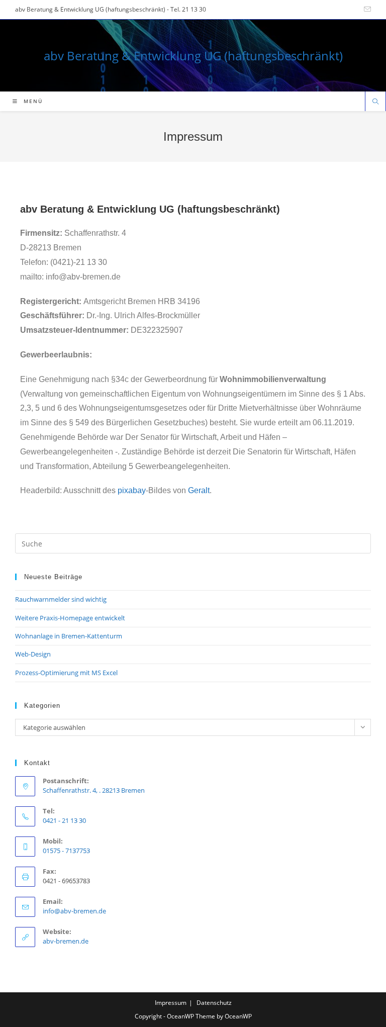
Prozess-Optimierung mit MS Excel (66, 672)
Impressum (170, 1002)
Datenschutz (214, 1002)
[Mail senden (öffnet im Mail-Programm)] (366, 10)
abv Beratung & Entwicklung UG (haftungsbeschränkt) (193, 55)
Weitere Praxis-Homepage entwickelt (70, 617)
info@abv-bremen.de (74, 910)
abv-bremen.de (65, 941)
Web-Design (33, 654)
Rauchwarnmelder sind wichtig (61, 599)
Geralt (199, 490)
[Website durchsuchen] (375, 102)
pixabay (132, 490)
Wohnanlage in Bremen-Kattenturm (68, 635)
